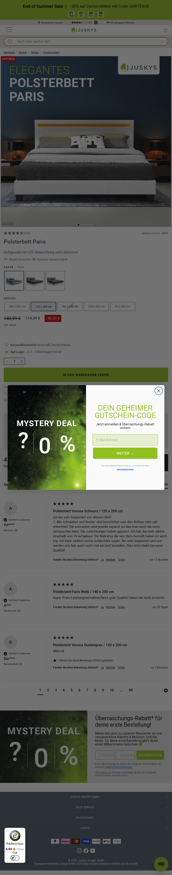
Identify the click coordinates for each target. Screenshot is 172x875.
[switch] (15, 858)
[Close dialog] (159, 391)
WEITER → (125, 453)
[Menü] (22, 830)
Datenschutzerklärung (125, 469)
